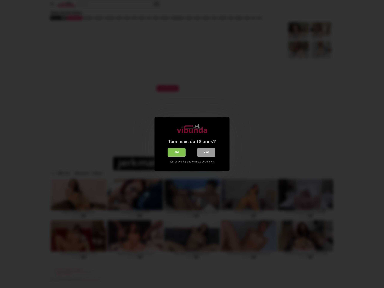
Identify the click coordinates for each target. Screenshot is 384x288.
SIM (176, 152)
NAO (206, 152)
